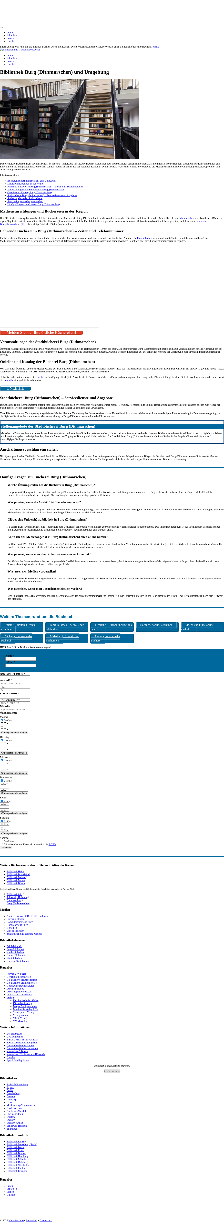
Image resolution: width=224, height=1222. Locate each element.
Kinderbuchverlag (22, 1003)
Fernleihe (8, 380)
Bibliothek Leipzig (16, 1141)
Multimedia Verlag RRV (25, 1009)
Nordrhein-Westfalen (17, 1111)
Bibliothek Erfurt (15, 1150)
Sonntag (4, 837)
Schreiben (12, 35)
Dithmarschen (14, 900)
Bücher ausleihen (15, 919)
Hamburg (11, 1099)
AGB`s (52, 844)
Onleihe (11, 41)
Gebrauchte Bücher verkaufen (22, 1048)
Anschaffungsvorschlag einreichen (25, 201)
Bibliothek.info (14, 894)
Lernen (10, 38)
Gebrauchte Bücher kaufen (20, 985)
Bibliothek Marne (16, 880)
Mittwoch (5, 757)
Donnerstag (6, 777)
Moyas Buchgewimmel (25, 1006)
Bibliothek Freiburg (17, 1168)
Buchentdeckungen (17, 973)
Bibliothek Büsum (16, 883)
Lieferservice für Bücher (19, 994)
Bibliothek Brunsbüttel (18, 874)
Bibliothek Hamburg (17, 1156)
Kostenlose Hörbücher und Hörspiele (26, 1054)
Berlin (10, 1090)
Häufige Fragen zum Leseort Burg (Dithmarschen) (33, 204)
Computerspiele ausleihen (20, 922)
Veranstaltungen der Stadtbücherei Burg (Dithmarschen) (36, 189)
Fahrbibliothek (186, 218)
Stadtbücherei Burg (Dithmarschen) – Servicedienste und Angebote (42, 195)
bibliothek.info (16, 1220)
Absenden (6, 847)
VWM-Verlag (20, 1021)
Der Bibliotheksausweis (19, 976)
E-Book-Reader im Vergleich (22, 1042)
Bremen (11, 1096)
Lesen (10, 32)
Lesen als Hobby (15, 988)
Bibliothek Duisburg (17, 1162)
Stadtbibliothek (14, 958)
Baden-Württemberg (17, 1084)
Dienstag (4, 737)
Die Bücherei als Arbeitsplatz (22, 979)
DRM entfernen (15, 1036)
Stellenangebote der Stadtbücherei (24, 198)
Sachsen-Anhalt (15, 1123)
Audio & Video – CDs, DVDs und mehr (28, 916)
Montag (4, 717)
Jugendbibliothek (15, 949)
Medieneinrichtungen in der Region (25, 183)
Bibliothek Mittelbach (18, 1159)
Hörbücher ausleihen (17, 924)
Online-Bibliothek (16, 955)
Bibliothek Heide (15, 871)
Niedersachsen (14, 1108)
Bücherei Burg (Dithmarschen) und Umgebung (31, 180)
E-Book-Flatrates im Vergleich (22, 1039)
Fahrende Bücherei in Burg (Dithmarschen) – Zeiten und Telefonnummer (45, 186)
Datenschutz (46, 1220)
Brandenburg (13, 1093)
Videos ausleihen (15, 930)
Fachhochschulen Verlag (26, 1000)
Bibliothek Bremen (16, 1153)
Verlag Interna (20, 1015)
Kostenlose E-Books (17, 1051)
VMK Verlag (20, 1018)
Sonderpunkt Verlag (23, 1012)
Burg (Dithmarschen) (18, 903)
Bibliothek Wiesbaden (18, 1165)
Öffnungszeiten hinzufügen (14, 732)
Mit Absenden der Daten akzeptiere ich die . (30, 844)
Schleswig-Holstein (17, 897)
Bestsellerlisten (14, 1033)
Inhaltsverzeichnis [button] (9, 175)
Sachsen (11, 1120)
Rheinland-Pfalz (15, 1114)
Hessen (10, 1102)
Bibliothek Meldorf (16, 877)
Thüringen (12, 1128)
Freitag (3, 797)
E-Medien (12, 927)
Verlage (10, 997)
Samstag (4, 817)
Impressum (31, 1220)
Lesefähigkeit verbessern (19, 991)
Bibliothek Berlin (15, 1147)
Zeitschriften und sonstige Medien (24, 933)
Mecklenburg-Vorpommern (21, 1105)
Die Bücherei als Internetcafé (22, 982)
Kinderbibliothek (15, 952)
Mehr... (156, 46)
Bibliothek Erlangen (17, 1171)
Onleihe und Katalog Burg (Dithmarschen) (29, 192)
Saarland (11, 1117)
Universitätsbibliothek (18, 961)
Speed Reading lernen (18, 1060)
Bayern (10, 1087)
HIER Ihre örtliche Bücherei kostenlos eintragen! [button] (25, 647)
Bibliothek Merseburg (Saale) (22, 1144)
